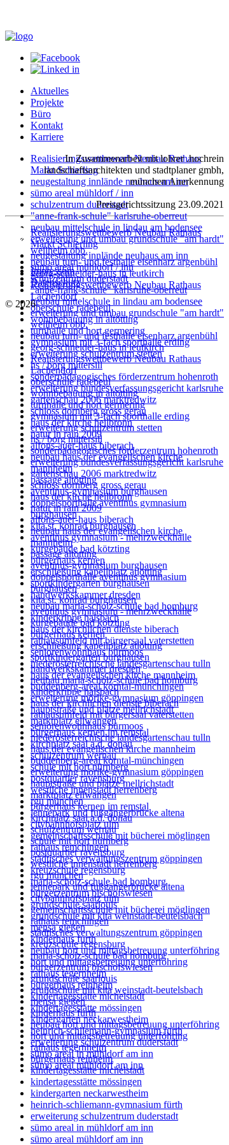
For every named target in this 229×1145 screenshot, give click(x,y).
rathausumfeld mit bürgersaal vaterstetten (112, 714)
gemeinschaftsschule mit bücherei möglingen (120, 909)
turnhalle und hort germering (88, 404)
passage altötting (64, 553)
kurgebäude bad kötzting (80, 622)
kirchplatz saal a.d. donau (81, 817)
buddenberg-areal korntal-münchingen (107, 760)
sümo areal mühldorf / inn (82, 192)
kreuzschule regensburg (78, 943)
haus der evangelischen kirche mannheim (113, 748)
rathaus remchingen (70, 920)
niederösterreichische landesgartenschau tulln (121, 737)
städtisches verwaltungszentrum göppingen (116, 932)
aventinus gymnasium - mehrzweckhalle (111, 537)
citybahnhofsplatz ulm (75, 898)
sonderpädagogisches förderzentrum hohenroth (124, 376)
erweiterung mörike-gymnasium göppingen (117, 771)
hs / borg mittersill (66, 439)
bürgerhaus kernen (68, 634)
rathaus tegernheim (68, 1047)
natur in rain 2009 (66, 507)
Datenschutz (55, 282)
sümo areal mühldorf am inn (87, 1139)
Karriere (47, 136)
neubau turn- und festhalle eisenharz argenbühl (124, 335)
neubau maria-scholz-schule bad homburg (114, 680)
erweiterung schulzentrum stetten (96, 427)
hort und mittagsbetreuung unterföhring (109, 1035)
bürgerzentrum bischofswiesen (92, 966)
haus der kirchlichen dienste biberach (105, 702)
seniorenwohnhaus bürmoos (87, 725)
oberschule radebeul (71, 381)
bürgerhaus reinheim (72, 1058)
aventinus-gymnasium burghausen (99, 565)
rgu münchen (57, 875)
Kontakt (47, 125)
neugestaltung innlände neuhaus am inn (109, 181)
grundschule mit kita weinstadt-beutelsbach (117, 915)
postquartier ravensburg (78, 852)
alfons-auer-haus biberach (82, 519)
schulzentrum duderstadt (79, 204)
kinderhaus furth (63, 1012)
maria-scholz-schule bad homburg (98, 955)
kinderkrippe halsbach (75, 691)
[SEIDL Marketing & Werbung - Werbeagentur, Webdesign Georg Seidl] (18, 249)
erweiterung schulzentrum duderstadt (104, 1116)
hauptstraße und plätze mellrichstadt (102, 783)
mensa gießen (58, 1001)
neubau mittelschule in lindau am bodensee (116, 301)
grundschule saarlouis (74, 978)
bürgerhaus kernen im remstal (90, 806)
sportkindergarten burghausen (90, 583)
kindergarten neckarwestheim (89, 1093)
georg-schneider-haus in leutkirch (97, 347)
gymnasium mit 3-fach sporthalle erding (110, 416)
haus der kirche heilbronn (81, 496)
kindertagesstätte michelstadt (87, 996)
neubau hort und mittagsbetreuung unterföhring (125, 1024)
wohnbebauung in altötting (84, 393)
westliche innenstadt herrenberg (94, 863)
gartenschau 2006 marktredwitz (93, 473)
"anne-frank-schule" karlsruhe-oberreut (109, 215)
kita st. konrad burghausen (83, 599)
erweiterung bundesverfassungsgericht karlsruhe (127, 461)
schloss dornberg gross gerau (88, 484)
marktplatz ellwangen (73, 794)
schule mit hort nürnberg (79, 840)
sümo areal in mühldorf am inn (92, 1127)
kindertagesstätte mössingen (86, 1081)
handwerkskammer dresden (86, 668)
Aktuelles (50, 90)
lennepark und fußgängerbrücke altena (107, 886)
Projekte (47, 102)
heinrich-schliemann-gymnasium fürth (107, 1104)
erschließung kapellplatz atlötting (96, 645)
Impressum (52, 270)
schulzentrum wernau (73, 829)
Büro (41, 113)
